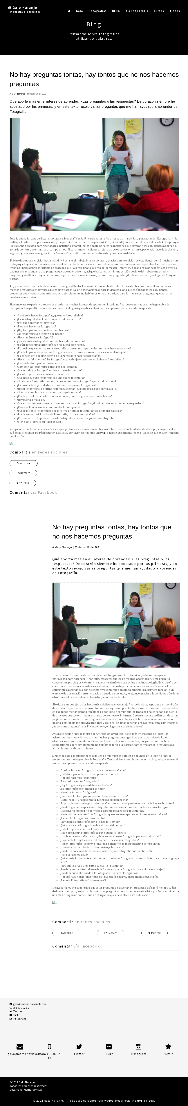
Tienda (175, 11)
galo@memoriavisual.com (29, 1004)
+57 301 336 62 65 (49, 1055)
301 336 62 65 (20, 1007)
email (102, 432)
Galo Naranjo (18, 93)
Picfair (168, 1054)
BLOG (116, 11)
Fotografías (98, 11)
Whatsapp (24, 472)
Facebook (24, 463)
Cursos (159, 11)
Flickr (16, 1015)
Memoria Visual (33, 1089)
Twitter (24, 482)
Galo (79, 11)
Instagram (19, 1018)
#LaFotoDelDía (137, 11)
